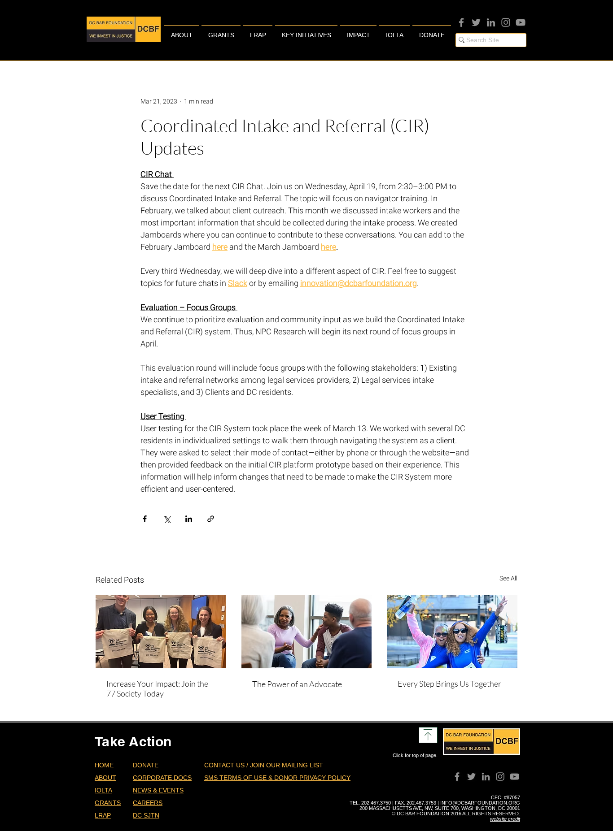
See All (508, 578)
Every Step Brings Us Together (449, 683)
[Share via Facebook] (144, 519)
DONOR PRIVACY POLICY (312, 777)
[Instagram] (506, 22)
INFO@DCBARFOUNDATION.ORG (480, 802)
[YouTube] (520, 22)
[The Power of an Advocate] (306, 631)
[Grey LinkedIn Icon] (491, 22)
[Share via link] (210, 519)
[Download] (428, 735)
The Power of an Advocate (297, 684)
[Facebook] (461, 22)
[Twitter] (476, 22)
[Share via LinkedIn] (188, 519)
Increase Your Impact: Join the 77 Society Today (157, 688)
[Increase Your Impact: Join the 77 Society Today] (161, 631)
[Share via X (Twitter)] (166, 519)
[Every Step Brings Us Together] (452, 631)
